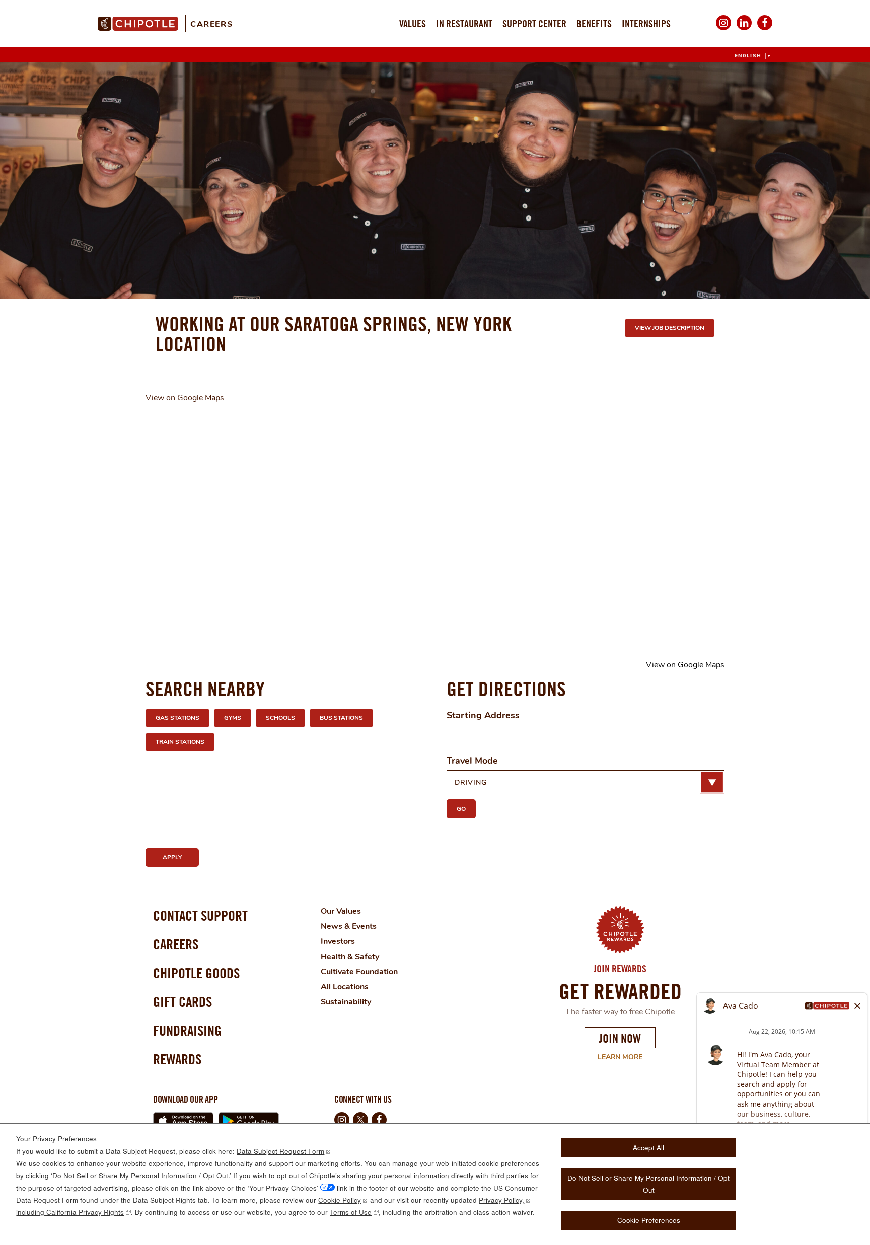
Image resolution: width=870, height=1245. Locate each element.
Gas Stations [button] (177, 718)
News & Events (349, 926)
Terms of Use (351, 1212)
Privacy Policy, (501, 1200)
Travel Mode (472, 761)
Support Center (534, 23)
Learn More (613, 1057)
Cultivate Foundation (359, 971)
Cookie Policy (339, 1200)
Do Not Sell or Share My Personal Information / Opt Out (648, 1184)
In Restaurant (464, 23)
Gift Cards (182, 1001)
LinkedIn (744, 29)
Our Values (341, 911)
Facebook (764, 29)
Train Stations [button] (180, 742)
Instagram (723, 29)
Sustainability (346, 1001)
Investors (338, 941)
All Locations (345, 986)
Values (412, 23)
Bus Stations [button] (341, 718)
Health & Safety (350, 956)
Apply (172, 857)
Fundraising (187, 1030)
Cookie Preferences (648, 1220)
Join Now (620, 1038)
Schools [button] (280, 718)
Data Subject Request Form (280, 1151)
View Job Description (669, 328)
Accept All (648, 1147)
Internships (646, 23)
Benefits (594, 23)
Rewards (177, 1059)
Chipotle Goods (196, 973)
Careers (211, 24)
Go (461, 808)
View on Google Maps (185, 397)
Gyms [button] (232, 718)
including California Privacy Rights (70, 1212)
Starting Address (483, 715)
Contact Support (200, 915)
